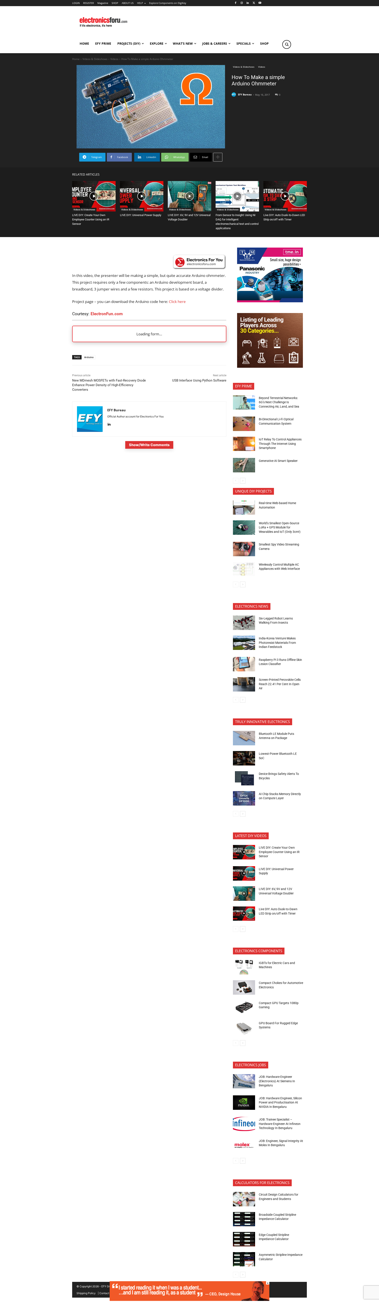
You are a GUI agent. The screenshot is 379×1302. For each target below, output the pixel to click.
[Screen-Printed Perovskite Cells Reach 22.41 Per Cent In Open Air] (244, 684)
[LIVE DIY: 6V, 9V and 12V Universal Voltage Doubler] (189, 196)
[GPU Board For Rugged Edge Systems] (244, 1027)
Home (76, 59)
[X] (253, 3)
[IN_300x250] (270, 301)
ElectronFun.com (107, 313)
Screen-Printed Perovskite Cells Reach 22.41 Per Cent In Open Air (280, 684)
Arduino (89, 357)
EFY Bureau (245, 94)
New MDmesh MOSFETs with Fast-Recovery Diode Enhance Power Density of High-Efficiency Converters (109, 385)
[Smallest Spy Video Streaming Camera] (244, 549)
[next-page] (242, 481)
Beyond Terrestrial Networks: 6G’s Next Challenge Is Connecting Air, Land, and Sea (279, 402)
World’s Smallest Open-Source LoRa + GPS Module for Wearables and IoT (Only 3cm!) (279, 527)
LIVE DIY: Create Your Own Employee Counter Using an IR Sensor (90, 219)
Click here (177, 301)
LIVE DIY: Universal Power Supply (140, 215)
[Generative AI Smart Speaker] (244, 465)
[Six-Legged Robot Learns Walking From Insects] (244, 623)
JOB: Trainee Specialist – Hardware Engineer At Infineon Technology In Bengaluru (279, 1124)
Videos (114, 59)
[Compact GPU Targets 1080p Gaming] (244, 1007)
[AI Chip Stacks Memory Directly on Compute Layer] (244, 798)
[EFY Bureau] (234, 94)
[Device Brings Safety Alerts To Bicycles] (244, 778)
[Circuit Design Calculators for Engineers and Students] (244, 1199)
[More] (217, 157)
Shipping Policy (86, 1293)
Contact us (106, 1293)
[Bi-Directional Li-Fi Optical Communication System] (244, 424)
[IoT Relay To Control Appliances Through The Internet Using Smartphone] (244, 444)
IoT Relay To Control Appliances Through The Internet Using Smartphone (280, 444)
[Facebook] (235, 3)
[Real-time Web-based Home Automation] (244, 507)
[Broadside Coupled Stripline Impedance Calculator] (244, 1219)
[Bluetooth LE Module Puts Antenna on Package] (244, 738)
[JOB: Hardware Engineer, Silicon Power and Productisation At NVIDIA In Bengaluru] (244, 1102)
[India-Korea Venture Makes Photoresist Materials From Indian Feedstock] (244, 643)
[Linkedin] (247, 3)
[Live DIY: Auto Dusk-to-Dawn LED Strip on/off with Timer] (285, 196)
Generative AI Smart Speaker (278, 461)
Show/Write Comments (149, 445)
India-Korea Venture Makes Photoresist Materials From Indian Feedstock (277, 643)
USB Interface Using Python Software (199, 380)
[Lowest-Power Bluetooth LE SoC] (244, 758)
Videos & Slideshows (94, 59)
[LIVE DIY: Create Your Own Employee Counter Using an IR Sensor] (94, 196)
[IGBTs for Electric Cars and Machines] (244, 967)
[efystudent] (189, 1300)
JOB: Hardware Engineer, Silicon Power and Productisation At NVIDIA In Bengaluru (280, 1102)
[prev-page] (235, 481)
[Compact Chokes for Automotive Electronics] (244, 987)
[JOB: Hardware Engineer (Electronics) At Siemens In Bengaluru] (244, 1081)
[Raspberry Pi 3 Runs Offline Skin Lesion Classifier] (244, 664)
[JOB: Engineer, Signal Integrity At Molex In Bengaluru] (244, 1145)
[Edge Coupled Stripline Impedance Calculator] (244, 1239)
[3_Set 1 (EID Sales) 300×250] (270, 366)
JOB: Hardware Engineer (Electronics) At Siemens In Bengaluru (277, 1081)
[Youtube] (260, 3)
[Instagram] (241, 3)
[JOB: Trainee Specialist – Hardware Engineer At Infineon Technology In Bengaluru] (244, 1124)
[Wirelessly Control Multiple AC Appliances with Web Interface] (244, 569)
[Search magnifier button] (286, 44)
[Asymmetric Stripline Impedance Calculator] (244, 1259)
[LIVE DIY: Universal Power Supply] (141, 196)
